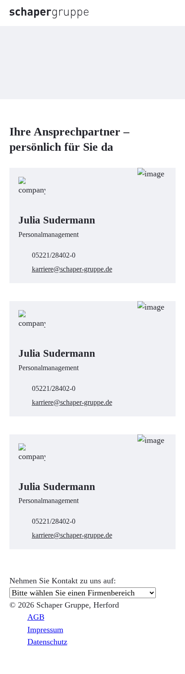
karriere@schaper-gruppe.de (72, 269)
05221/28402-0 (53, 255)
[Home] (48, 12)
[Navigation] (165, 13)
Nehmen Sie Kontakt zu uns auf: (62, 580)
